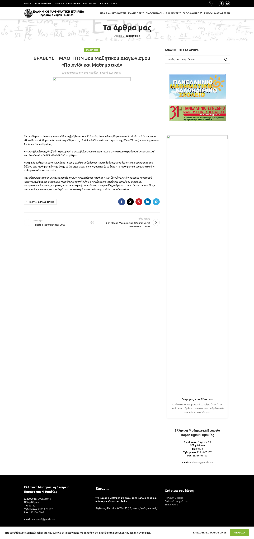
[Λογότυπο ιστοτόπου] (54, 13)
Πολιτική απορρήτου (176, 501)
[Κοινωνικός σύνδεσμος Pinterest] (138, 201)
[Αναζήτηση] (210, 3)
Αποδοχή (239, 532)
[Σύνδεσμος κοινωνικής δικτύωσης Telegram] (156, 201)
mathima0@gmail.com (201, 462)
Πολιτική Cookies (174, 497)
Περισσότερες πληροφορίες (209, 532)
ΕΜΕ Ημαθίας (91, 72)
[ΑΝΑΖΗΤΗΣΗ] (226, 60)
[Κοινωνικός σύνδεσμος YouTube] (227, 3)
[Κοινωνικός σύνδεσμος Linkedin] (147, 201)
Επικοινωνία (171, 504)
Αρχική (118, 35)
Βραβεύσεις (132, 35)
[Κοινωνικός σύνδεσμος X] (130, 201)
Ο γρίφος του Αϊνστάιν (197, 399)
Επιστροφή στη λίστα (91, 222)
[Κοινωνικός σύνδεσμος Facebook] (221, 3)
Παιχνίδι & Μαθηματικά (41, 202)
